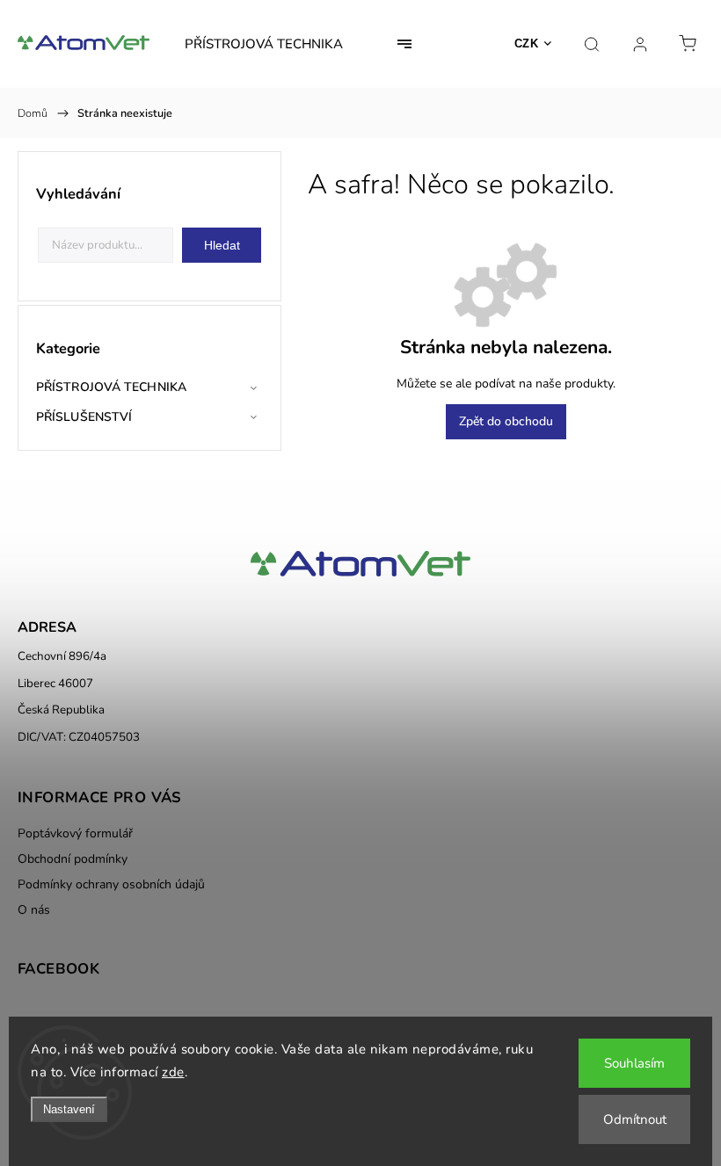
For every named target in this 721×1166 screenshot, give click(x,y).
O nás (34, 910)
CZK (526, 43)
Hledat (222, 245)
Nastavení (69, 1109)
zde (173, 1072)
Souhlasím (634, 1063)
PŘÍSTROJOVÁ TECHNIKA (111, 387)
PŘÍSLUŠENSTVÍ (84, 417)
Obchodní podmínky (72, 859)
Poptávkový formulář (75, 833)
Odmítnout (634, 1119)
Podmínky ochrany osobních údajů (111, 884)
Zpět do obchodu (506, 421)
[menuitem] (264, 44)
